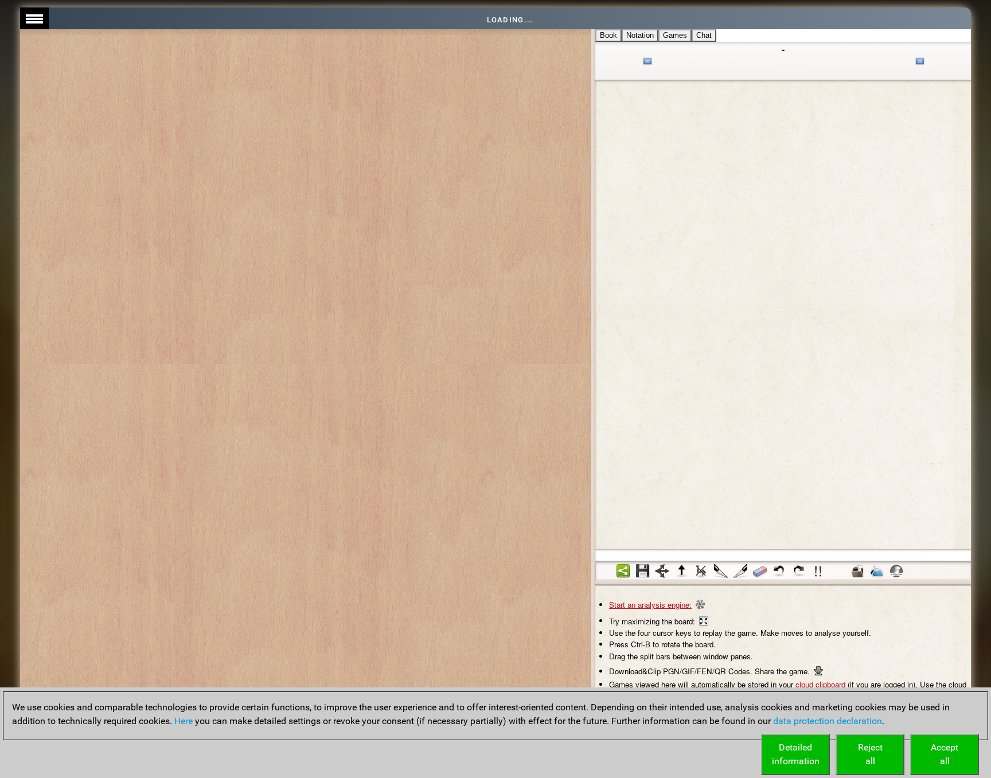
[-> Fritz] (896, 571)
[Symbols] (818, 571)
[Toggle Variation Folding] (662, 571)
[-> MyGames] (877, 571)
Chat (704, 35)
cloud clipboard (820, 684)
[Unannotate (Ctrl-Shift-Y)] (760, 571)
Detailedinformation (796, 754)
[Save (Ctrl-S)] (643, 571)
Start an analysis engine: (650, 604)
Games (675, 35)
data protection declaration (827, 721)
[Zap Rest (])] (740, 571)
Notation (640, 35)
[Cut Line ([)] (721, 571)
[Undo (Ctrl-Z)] (779, 571)
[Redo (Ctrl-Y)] (799, 571)
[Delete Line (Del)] (701, 571)
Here (183, 721)
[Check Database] (857, 571)
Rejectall (870, 754)
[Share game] (623, 571)
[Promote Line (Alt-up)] (682, 571)
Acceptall (944, 754)
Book (608, 35)
